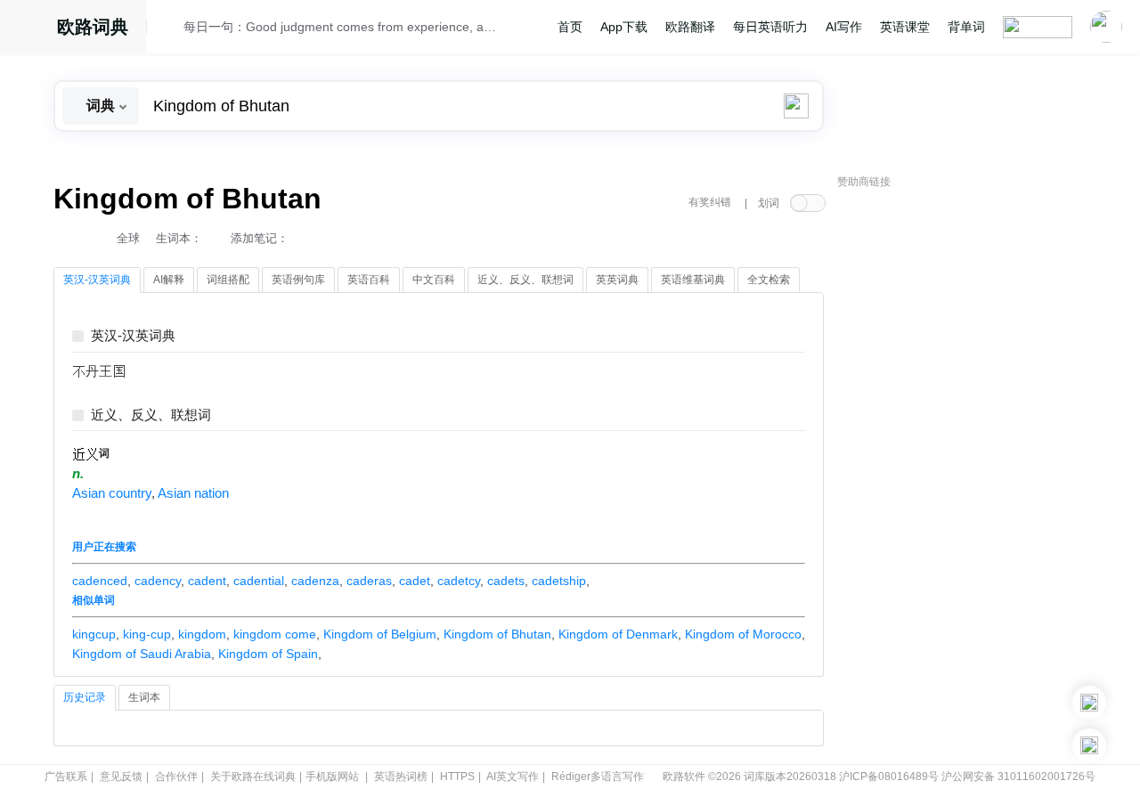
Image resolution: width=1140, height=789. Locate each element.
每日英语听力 (770, 27)
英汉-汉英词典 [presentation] (97, 279)
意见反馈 (121, 776)
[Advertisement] (970, 467)
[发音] (170, 29)
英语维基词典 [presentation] (693, 279)
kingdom (202, 634)
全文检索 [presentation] (768, 279)
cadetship (559, 580)
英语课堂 (905, 27)
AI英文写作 (512, 776)
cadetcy (458, 580)
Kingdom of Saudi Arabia (141, 654)
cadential (258, 580)
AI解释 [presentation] (168, 279)
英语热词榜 (401, 776)
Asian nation (193, 493)
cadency (157, 580)
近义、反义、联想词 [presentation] (525, 279)
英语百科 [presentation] (368, 279)
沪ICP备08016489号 (889, 776)
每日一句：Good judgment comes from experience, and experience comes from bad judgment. (340, 27)
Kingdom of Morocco (743, 634)
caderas (369, 580)
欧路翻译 (690, 27)
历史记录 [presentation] (84, 697)
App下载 (623, 27)
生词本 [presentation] (144, 697)
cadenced (99, 580)
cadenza (315, 580)
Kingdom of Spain (268, 654)
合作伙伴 (176, 776)
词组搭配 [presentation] (228, 279)
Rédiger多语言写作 (597, 776)
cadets (506, 580)
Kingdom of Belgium (379, 634)
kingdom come (274, 634)
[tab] (97, 280)
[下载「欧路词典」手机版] (1089, 703)
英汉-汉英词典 (133, 336)
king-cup (147, 634)
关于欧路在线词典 (253, 776)
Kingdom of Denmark (618, 634)
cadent (207, 580)
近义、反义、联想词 (151, 415)
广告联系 (66, 776)
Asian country (111, 493)
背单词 (966, 27)
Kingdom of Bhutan (497, 634)
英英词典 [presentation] (617, 279)
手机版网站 (332, 776)
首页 (570, 27)
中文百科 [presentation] (433, 279)
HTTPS (457, 776)
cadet (414, 580)
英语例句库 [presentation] (298, 279)
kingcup (94, 634)
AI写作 (844, 27)
